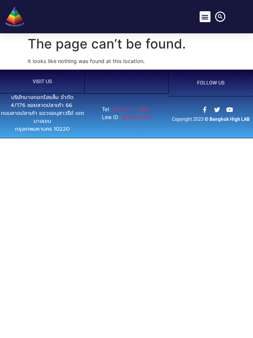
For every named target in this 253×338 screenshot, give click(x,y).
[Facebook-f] (205, 110)
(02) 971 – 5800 (132, 109)
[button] (205, 16)
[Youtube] (230, 110)
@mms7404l (136, 117)
